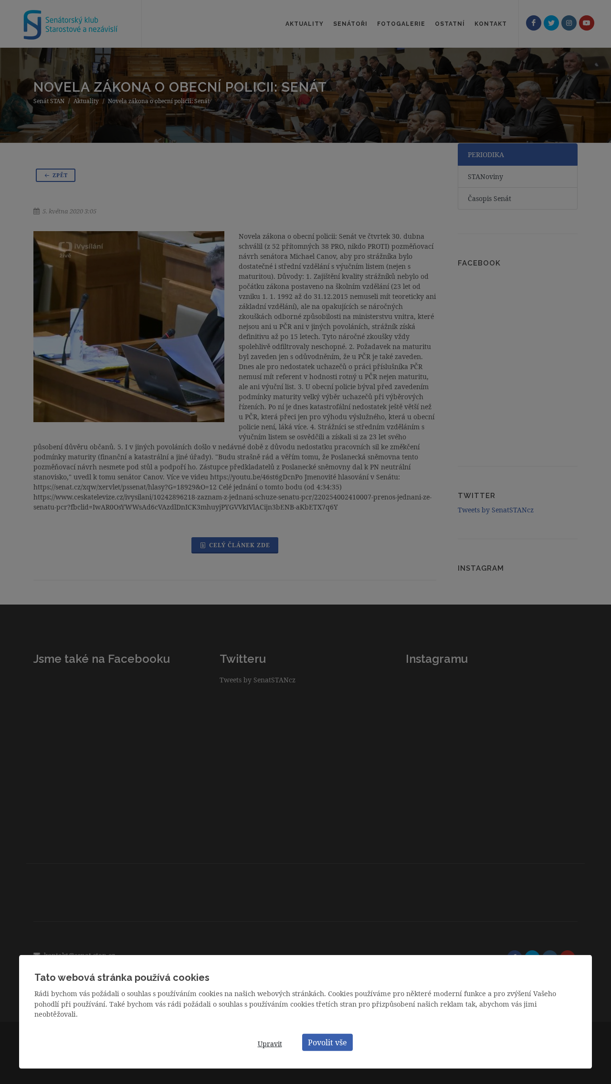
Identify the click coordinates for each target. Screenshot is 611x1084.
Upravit (270, 1043)
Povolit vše (327, 1042)
